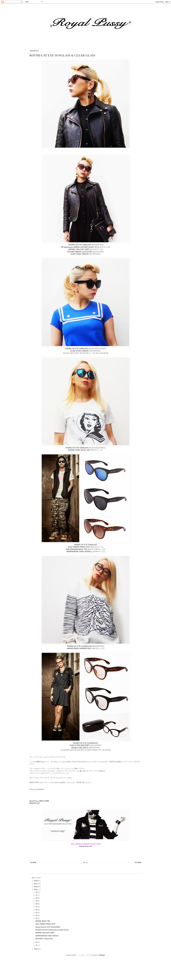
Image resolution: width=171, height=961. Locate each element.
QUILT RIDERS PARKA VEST (79, 547)
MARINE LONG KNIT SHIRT (79, 249)
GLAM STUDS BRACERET (80, 745)
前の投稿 (138, 862)
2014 (36, 949)
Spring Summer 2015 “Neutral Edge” (47, 927)
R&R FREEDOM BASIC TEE (76, 549)
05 (37, 913)
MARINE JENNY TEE (42, 921)
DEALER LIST (34, 803)
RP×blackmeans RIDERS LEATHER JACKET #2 (79, 247)
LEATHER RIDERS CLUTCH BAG (79, 252)
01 (37, 945)
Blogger (102, 955)
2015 (36, 889)
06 (37, 910)
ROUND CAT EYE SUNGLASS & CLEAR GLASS (52, 930)
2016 (36, 887)
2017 (36, 884)
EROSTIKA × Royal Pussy (44, 939)
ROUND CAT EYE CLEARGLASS (79, 646)
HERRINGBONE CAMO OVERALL (79, 552)
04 (37, 916)
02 (37, 942)
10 (37, 898)
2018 (36, 881)
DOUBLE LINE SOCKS (79, 748)
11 (37, 895)
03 (37, 918)
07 (37, 907)
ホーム (85, 862)
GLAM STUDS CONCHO (79, 254)
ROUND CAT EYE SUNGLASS (79, 245)
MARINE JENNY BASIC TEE (79, 450)
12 (37, 892)
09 (37, 901)
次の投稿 (33, 862)
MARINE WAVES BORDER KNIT (79, 648)
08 (37, 904)
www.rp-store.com (85, 846)
